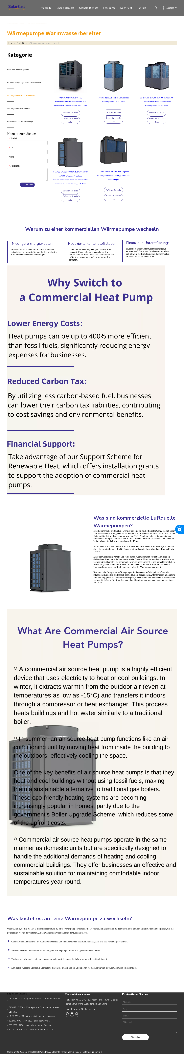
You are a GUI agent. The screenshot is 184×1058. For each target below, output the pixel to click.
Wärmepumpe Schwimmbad (18, 108)
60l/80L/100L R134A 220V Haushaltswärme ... (29, 1020)
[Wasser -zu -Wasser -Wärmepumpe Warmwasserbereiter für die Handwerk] (70, 150)
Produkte (46, 7)
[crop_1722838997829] (70, 76)
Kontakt (141, 7)
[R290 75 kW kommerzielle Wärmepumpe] (113, 150)
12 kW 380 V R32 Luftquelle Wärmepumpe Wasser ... (33, 1016)
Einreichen (28, 185)
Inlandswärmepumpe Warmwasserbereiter (24, 82)
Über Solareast (65, 7)
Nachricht (126, 7)
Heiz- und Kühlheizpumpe (18, 70)
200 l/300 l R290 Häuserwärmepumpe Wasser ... (31, 1025)
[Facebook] (67, 1014)
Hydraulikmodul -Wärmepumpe (20, 121)
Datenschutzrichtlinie (92, 1052)
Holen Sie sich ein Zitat (70, 120)
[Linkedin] (72, 1014)
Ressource (109, 7)
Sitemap (77, 1052)
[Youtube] (77, 1014)
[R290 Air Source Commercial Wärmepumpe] (156, 76)
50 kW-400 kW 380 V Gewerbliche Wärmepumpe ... (32, 1029)
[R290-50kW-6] (113, 76)
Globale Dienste (88, 7)
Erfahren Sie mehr (70, 113)
